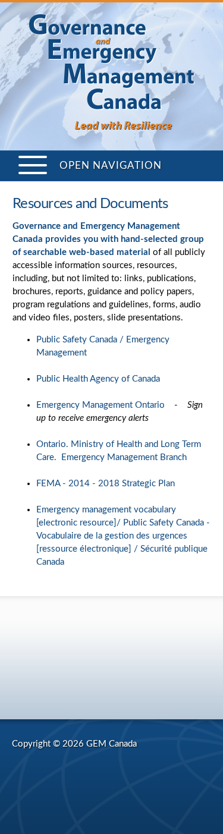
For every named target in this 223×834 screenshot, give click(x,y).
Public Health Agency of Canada (98, 378)
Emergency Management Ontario (100, 405)
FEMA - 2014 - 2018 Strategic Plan (105, 483)
